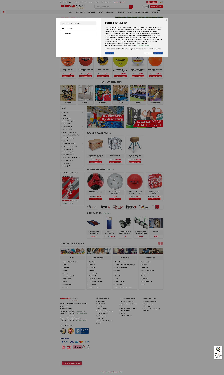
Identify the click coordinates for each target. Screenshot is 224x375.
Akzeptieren (149, 53)
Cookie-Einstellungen (71, 23)
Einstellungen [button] (109, 53)
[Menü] (221, 347)
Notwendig (67, 28)
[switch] (218, 357)
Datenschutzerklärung (143, 45)
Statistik (66, 34)
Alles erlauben (158, 53)
